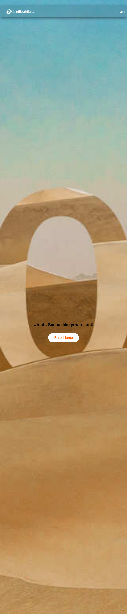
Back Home (63, 338)
